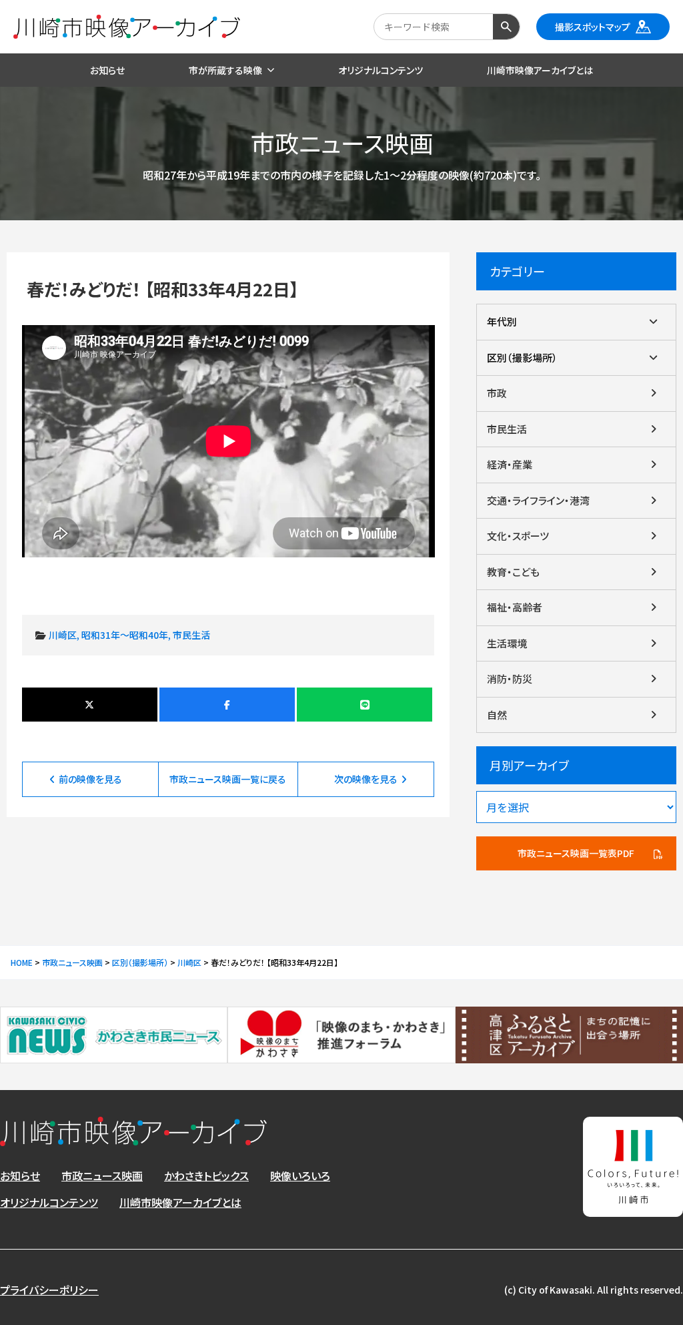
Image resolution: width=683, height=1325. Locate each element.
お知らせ (20, 1175)
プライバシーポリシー (49, 1290)
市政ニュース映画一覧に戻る (227, 779)
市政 (497, 393)
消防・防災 (509, 679)
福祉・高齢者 (514, 607)
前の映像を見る (90, 779)
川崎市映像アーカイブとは (180, 1202)
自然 (497, 715)
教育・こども (513, 572)
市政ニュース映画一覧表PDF (576, 853)
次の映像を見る (366, 779)
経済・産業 (509, 464)
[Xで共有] (89, 705)
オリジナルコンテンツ (49, 1202)
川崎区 (63, 634)
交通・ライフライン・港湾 (538, 500)
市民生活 (191, 634)
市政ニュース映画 (102, 1175)
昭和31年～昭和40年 (124, 634)
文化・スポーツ (518, 536)
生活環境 (507, 643)
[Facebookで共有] (227, 705)
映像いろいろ (300, 1175)
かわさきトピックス (206, 1175)
